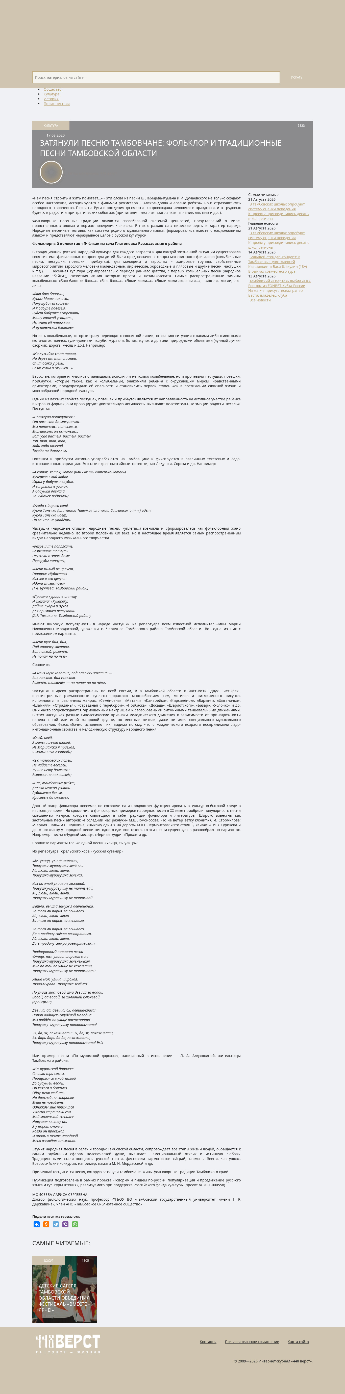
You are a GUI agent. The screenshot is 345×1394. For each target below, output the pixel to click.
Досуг (48, 1260)
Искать (297, 77)
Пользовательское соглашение (252, 1341)
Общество (52, 89)
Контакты (208, 1341)
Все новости (260, 300)
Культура (51, 94)
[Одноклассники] (46, 1224)
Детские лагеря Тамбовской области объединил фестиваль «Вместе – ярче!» (64, 1298)
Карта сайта (298, 1341)
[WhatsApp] (75, 1224)
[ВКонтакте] (37, 1224)
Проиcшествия (57, 103)
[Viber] (65, 1224)
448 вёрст (108, 173)
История (51, 98)
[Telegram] (56, 1224)
